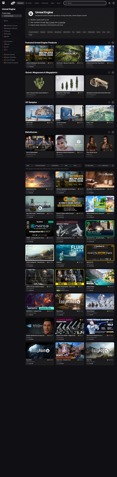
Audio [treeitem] (7, 44)
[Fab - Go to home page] (13, 3)
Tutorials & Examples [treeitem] (12, 62)
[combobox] (86, 3)
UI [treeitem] (6, 49)
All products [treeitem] (9, 16)
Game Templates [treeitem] (11, 57)
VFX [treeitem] (7, 47)
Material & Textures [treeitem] (11, 25)
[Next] (113, 42)
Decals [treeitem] (8, 31)
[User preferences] (113, 165)
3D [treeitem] (7, 20)
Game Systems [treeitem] (10, 54)
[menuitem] (20, 3)
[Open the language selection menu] (109, 3)
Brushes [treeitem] (8, 34)
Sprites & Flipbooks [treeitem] (11, 28)
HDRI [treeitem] (7, 36)
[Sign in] (113, 3)
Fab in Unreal (50, 22)
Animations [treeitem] (9, 41)
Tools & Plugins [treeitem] (10, 60)
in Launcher (61, 22)
